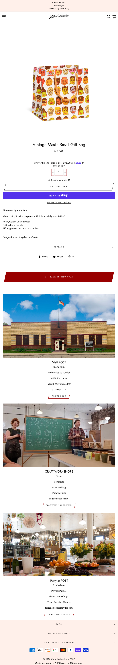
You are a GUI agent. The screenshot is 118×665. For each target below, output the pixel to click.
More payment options (59, 202)
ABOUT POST (59, 396)
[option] (59, 6)
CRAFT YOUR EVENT (59, 614)
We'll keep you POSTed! (59, 643)
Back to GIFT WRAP (61, 277)
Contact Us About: (59, 633)
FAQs (59, 624)
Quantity (59, 166)
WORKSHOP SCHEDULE (59, 505)
